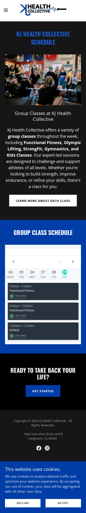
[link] (43, 10)
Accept (63, 503)
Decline (23, 503)
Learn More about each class (43, 201)
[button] (8, 10)
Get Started (43, 391)
